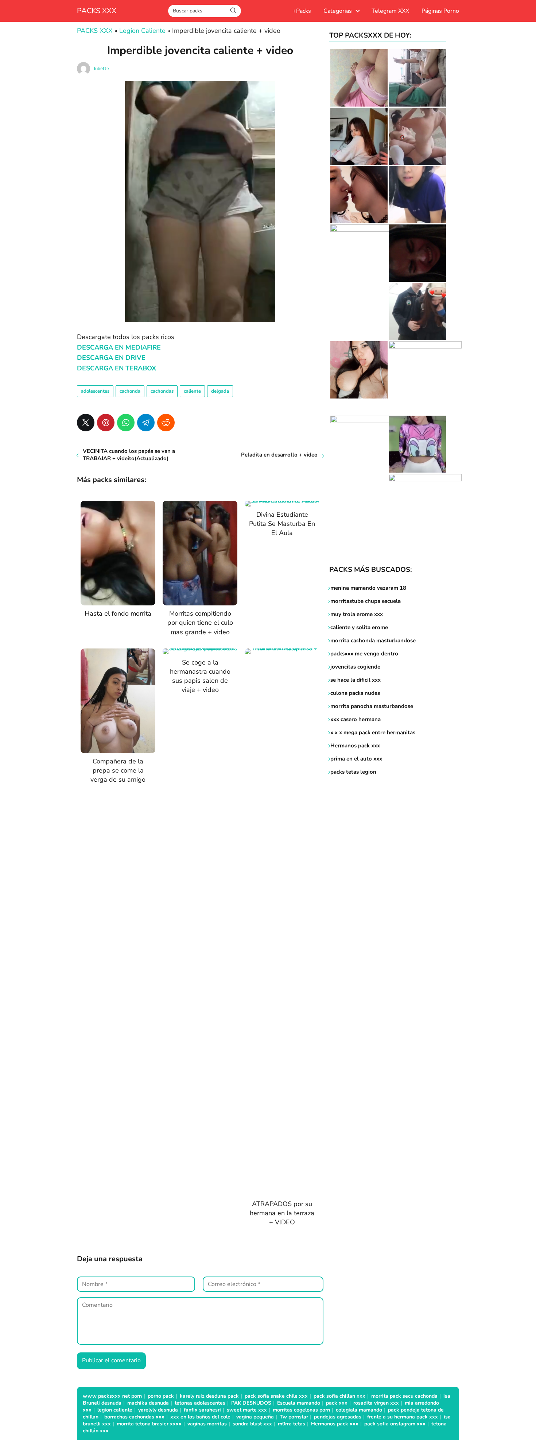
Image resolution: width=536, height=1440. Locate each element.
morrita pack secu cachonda (404, 1396)
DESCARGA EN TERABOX (116, 368)
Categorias (337, 11)
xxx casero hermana (355, 719)
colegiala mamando (359, 1409)
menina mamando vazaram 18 (368, 588)
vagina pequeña (255, 1416)
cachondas (162, 391)
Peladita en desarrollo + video (279, 454)
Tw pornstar (294, 1416)
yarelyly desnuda (158, 1409)
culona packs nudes (355, 693)
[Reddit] (166, 422)
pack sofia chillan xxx (339, 1396)
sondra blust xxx (252, 1423)
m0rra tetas (291, 1423)
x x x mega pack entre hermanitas (373, 732)
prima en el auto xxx (356, 758)
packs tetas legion (353, 771)
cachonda (130, 391)
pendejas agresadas (337, 1416)
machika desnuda (148, 1402)
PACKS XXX (96, 11)
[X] (85, 422)
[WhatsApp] (126, 422)
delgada (220, 391)
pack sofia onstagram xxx (395, 1423)
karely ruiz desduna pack (209, 1396)
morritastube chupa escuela (365, 601)
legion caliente (114, 1409)
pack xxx (336, 1402)
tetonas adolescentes (200, 1402)
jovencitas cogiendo (355, 666)
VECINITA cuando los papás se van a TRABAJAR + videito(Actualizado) (129, 454)
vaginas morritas (207, 1423)
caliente (192, 391)
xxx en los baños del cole (200, 1416)
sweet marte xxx (247, 1409)
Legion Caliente (142, 30)
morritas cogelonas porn (301, 1409)
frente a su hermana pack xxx (402, 1416)
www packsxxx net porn (112, 1396)
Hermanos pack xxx (355, 745)
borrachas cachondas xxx (134, 1416)
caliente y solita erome (359, 627)
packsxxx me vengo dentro (364, 653)
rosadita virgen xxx (376, 1402)
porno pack (161, 1396)
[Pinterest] (105, 422)
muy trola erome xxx (356, 614)
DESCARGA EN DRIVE (111, 357)
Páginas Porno (440, 11)
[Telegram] (146, 422)
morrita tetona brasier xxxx (149, 1423)
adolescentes (95, 391)
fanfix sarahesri (202, 1409)
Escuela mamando (298, 1402)
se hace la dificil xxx (355, 680)
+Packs (301, 11)
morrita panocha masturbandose (371, 706)
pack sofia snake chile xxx (276, 1396)
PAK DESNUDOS (251, 1402)
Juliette (101, 68)
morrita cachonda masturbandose (373, 640)
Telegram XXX (390, 11)
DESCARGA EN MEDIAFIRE (119, 347)
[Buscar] (233, 10)
